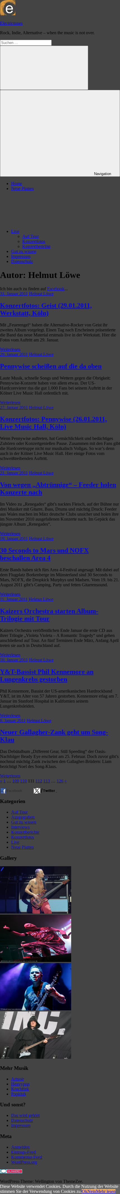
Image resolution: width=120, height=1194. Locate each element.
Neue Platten (22, 188)
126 (60, 781)
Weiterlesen (10, 349)
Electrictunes (11, 23)
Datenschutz (22, 261)
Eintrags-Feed (23, 1152)
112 (38, 781)
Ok (84, 1191)
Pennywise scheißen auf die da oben (51, 366)
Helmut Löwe (41, 293)
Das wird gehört (25, 1115)
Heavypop (20, 1084)
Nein (91, 1191)
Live (15, 231)
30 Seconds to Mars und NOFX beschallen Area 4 (44, 554)
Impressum (20, 256)
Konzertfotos (33, 241)
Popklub (18, 1094)
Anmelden (20, 1147)
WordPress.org (24, 1162)
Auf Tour (30, 236)
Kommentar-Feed (26, 1157)
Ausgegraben (23, 817)
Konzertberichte (36, 246)
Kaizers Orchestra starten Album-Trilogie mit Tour (49, 614)
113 (46, 781)
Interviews (20, 827)
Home (16, 183)
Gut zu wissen (23, 251)
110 (23, 781)
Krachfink (20, 1089)
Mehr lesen (106, 1191)
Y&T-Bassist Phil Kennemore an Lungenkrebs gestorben (46, 675)
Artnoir (17, 1079)
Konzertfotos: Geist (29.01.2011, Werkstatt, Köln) (46, 309)
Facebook (55, 288)
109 (15, 781)
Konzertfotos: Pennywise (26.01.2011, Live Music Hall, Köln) (53, 422)
